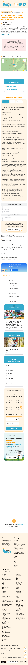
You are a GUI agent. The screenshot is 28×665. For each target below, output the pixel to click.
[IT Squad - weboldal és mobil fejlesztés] (23, 662)
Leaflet (25, 70)
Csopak (8, 23)
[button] (14, 64)
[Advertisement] (14, 491)
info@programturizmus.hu (17, 47)
